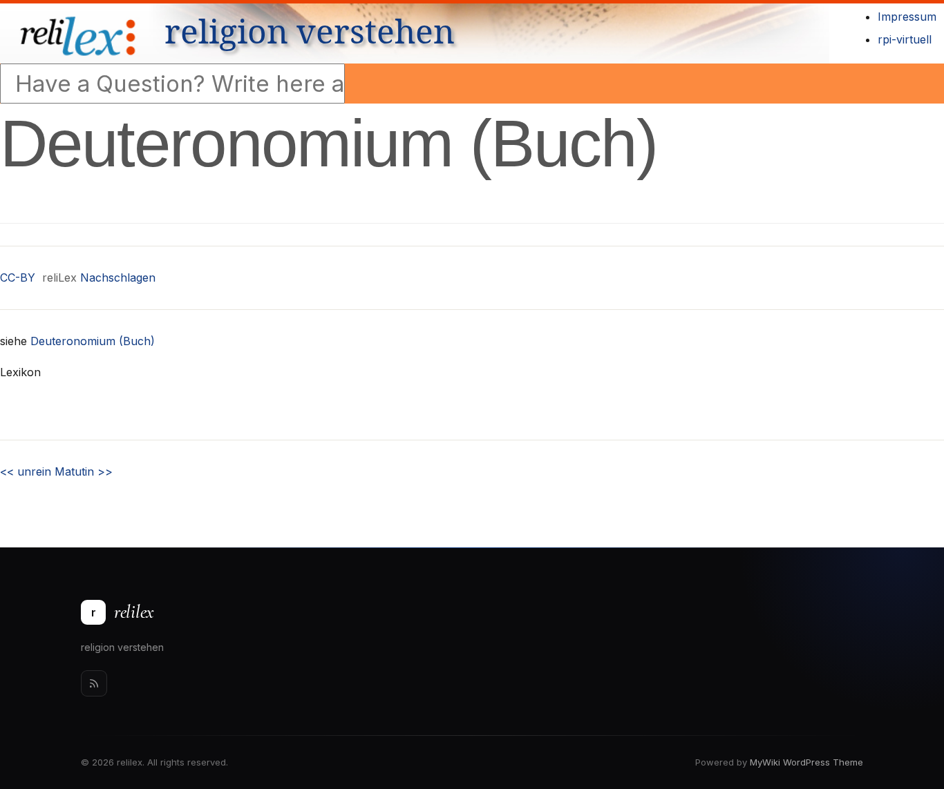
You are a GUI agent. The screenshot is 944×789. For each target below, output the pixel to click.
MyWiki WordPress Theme (806, 762)
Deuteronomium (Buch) (92, 341)
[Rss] (94, 683)
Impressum (907, 16)
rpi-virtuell (905, 39)
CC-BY (17, 277)
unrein (25, 471)
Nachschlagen (117, 277)
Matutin (84, 471)
